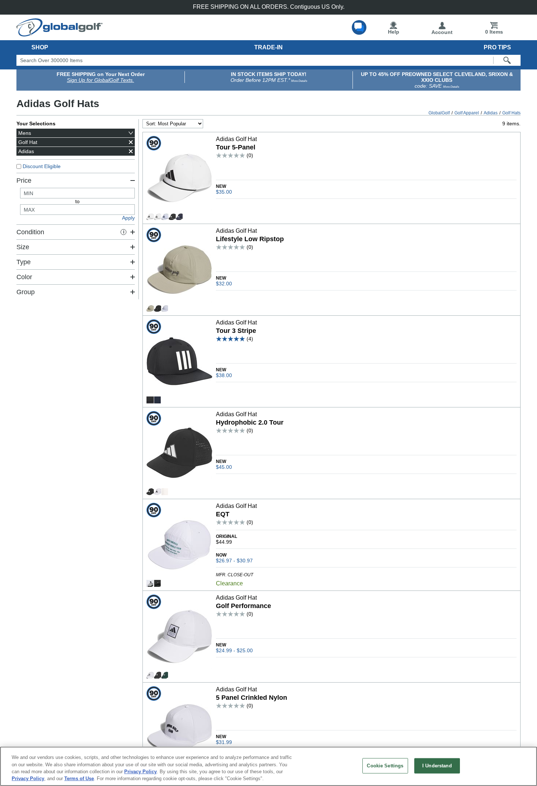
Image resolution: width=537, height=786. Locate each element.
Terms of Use (79, 778)
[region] (268, 766)
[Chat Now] (359, 27)
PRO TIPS (497, 47)
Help (393, 32)
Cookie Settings (385, 765)
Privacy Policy (140, 771)
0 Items (494, 32)
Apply (128, 218)
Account (442, 32)
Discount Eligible (42, 166)
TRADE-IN (268, 47)
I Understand (437, 765)
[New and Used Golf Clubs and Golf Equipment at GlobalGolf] (59, 34)
